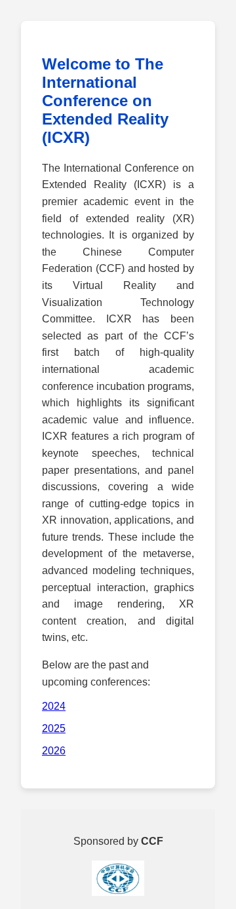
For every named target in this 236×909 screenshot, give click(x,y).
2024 (54, 706)
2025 (54, 728)
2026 (54, 750)
